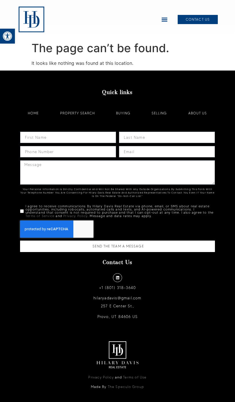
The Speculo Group (126, 387)
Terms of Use (134, 377)
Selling (159, 113)
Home (33, 113)
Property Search (77, 113)
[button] (7, 36)
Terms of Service (40, 216)
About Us (197, 113)
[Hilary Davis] (31, 19)
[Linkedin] (117, 277)
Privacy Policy (75, 216)
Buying (123, 113)
